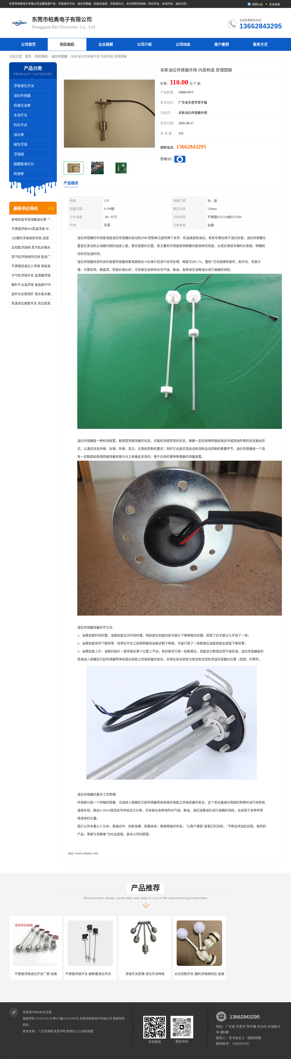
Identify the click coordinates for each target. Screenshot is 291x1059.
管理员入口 (73, 1031)
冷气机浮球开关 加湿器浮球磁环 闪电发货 (33, 275)
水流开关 (20, 115)
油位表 (19, 135)
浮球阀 (19, 154)
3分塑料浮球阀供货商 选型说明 (33, 238)
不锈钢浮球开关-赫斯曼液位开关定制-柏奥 (40, 974)
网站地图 (87, 1031)
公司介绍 (144, 44)
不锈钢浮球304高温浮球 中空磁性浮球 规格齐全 (33, 229)
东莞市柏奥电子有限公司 (96, 1018)
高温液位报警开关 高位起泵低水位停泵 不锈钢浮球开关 (33, 303)
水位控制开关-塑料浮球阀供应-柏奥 (144, 974)
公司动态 (183, 44)
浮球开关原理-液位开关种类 (90, 974)
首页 (28, 56)
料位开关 (20, 125)
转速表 (19, 174)
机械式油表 (22, 105)
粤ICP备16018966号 (66, 1018)
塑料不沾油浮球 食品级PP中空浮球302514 (33, 284)
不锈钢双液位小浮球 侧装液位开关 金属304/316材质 (33, 266)
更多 (51, 208)
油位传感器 (59, 56)
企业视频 (105, 44)
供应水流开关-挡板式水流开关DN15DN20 (257, 974)
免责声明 (59, 1031)
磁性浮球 (20, 144)
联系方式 (260, 44)
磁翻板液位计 (24, 164)
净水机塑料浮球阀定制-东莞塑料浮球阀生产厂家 (208, 974)
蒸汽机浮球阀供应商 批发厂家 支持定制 (33, 257)
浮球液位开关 (24, 86)
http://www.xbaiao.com (83, 853)
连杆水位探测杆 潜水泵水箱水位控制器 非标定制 (33, 294)
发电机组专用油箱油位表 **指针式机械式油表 (33, 219)
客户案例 (221, 44)
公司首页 (28, 44)
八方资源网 (45, 1031)
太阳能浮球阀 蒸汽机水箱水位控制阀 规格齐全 (33, 247)
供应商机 (67, 44)
